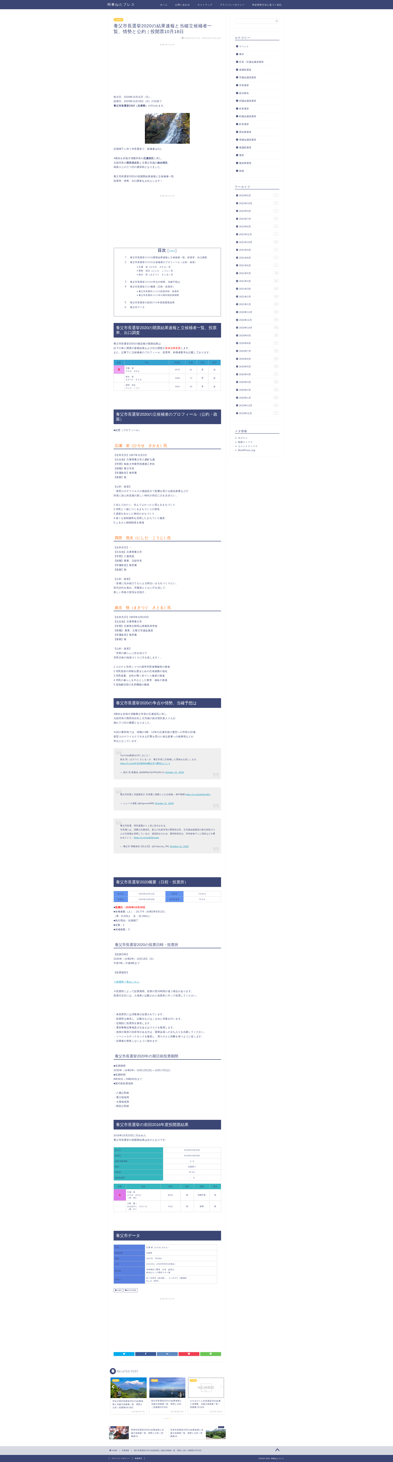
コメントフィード (248, 446)
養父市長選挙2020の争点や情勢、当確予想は (155, 281)
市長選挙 (118, 20)
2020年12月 (258, 312)
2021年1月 (258, 304)
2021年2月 (258, 296)
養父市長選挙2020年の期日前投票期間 (159, 295)
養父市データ (137, 307)
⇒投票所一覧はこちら (126, 982)
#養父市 (151, 763)
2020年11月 (258, 320)
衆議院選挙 (245, 147)
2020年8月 (258, 343)
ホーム (163, 4)
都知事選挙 (245, 163)
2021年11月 (258, 234)
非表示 (172, 251)
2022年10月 (258, 203)
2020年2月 (258, 390)
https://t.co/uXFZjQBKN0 (133, 763)
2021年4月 (258, 281)
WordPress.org (246, 450)
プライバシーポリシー (232, 4)
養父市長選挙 (131, 1290)
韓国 (241, 171)
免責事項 (138, 1458)
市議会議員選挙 (247, 77)
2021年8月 (258, 257)
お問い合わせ (182, 4)
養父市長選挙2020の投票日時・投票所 (159, 291)
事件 (241, 54)
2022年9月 (258, 211)
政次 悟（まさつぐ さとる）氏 (156, 274)
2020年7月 (258, 351)
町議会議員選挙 (247, 116)
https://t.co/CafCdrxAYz (197, 794)
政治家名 (244, 93)
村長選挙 (244, 108)
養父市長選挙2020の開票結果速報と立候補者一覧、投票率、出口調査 (168, 257)
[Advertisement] (167, 68)
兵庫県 (119, 1290)
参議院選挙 (245, 69)
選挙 (241, 155)
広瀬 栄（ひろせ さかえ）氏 (155, 266)
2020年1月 (258, 397)
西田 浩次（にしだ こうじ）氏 (156, 270)
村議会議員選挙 (247, 100)
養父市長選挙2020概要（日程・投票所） (152, 286)
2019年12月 (258, 405)
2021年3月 (258, 288)
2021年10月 (258, 242)
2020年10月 (258, 327)
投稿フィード (245, 442)
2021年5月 (258, 273)
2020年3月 (258, 382)
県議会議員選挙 (247, 139)
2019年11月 (258, 413)
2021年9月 (258, 250)
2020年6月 (258, 359)
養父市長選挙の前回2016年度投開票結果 (152, 302)
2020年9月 (258, 335)
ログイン (243, 438)
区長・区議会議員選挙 (251, 62)
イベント (244, 46)
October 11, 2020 (164, 803)
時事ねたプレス (121, 4)
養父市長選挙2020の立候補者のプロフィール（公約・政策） (163, 262)
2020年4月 (258, 374)
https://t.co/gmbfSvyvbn (146, 837)
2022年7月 (258, 219)
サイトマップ (205, 4)
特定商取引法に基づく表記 (267, 4)
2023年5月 (258, 195)
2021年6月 (258, 265)
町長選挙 (244, 124)
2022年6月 (258, 226)
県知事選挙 (245, 132)
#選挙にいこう (162, 763)
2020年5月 (258, 366)
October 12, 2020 (174, 772)
